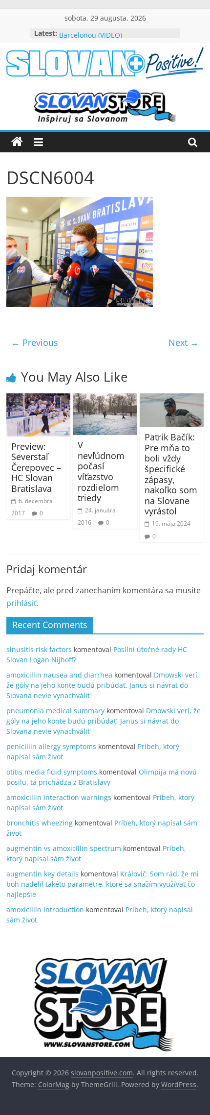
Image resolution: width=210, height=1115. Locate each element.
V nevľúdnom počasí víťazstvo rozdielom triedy (101, 471)
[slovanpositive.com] (17, 142)
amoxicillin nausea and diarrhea (59, 674)
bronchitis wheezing (39, 822)
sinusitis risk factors (39, 649)
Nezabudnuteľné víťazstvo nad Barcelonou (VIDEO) (109, 34)
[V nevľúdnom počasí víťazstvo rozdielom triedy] (105, 399)
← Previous (34, 342)
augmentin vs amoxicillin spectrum (63, 848)
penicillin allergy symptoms (51, 746)
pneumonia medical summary (55, 710)
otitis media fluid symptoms (51, 771)
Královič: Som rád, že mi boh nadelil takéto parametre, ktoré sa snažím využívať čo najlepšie (102, 884)
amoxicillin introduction (45, 909)
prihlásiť (21, 603)
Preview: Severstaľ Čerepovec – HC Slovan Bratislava (36, 467)
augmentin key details (42, 873)
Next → (183, 342)
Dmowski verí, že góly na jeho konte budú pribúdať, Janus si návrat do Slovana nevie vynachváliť (102, 685)
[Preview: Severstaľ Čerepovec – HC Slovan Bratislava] (38, 399)
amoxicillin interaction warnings (58, 797)
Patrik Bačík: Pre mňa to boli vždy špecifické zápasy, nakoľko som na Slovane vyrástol (171, 474)
